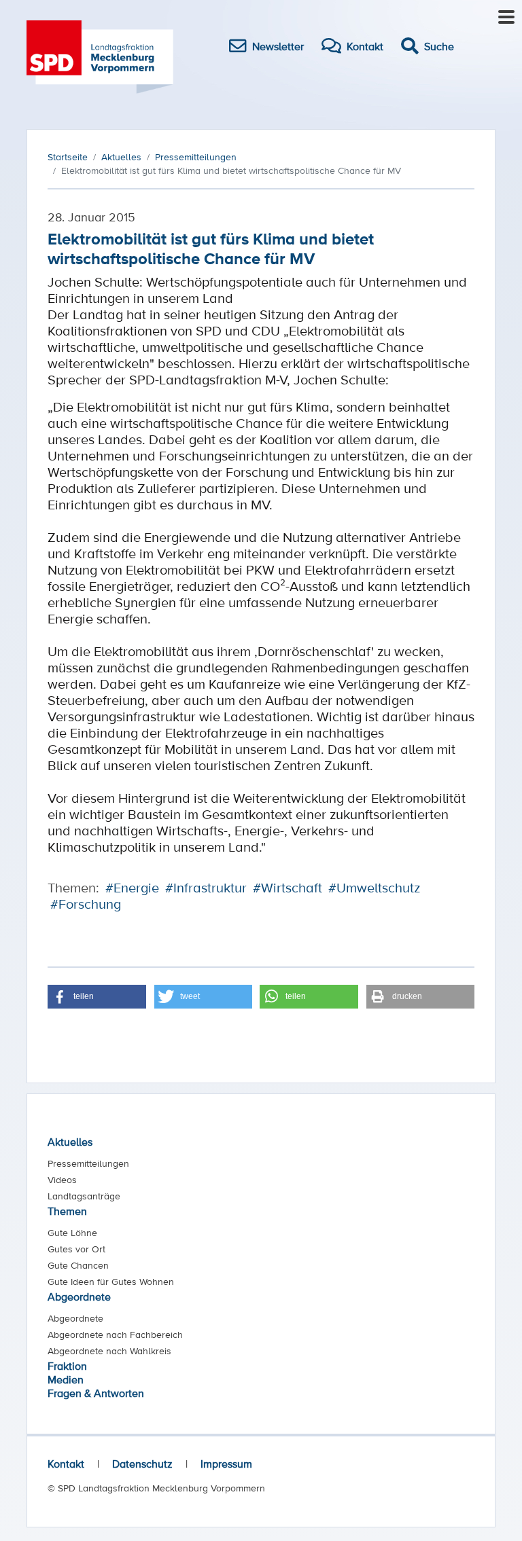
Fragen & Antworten (96, 1392)
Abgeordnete (79, 1296)
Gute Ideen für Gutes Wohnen (111, 1281)
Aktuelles (70, 1141)
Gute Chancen (78, 1265)
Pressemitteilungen (88, 1163)
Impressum (226, 1463)
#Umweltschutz (374, 888)
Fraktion (67, 1365)
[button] (97, 997)
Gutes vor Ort (76, 1249)
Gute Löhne (72, 1232)
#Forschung (85, 904)
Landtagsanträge (84, 1196)
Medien (66, 1379)
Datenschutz (142, 1463)
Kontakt (66, 1463)
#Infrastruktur (206, 888)
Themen (67, 1210)
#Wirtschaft (287, 888)
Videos (62, 1179)
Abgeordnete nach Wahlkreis (109, 1351)
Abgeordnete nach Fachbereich (115, 1334)
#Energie (132, 888)
